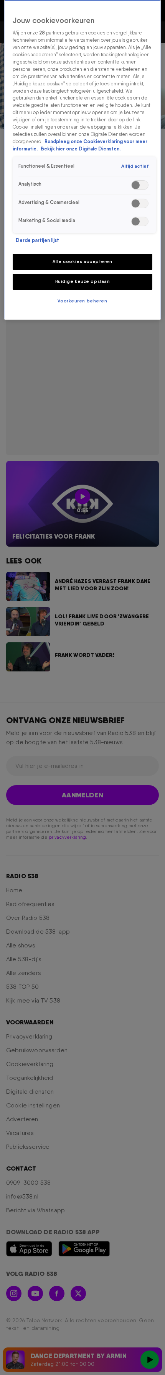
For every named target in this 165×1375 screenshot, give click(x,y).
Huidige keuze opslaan (82, 281)
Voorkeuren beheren (82, 301)
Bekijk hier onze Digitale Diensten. (80, 149)
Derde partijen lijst (37, 240)
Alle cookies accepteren (82, 261)
